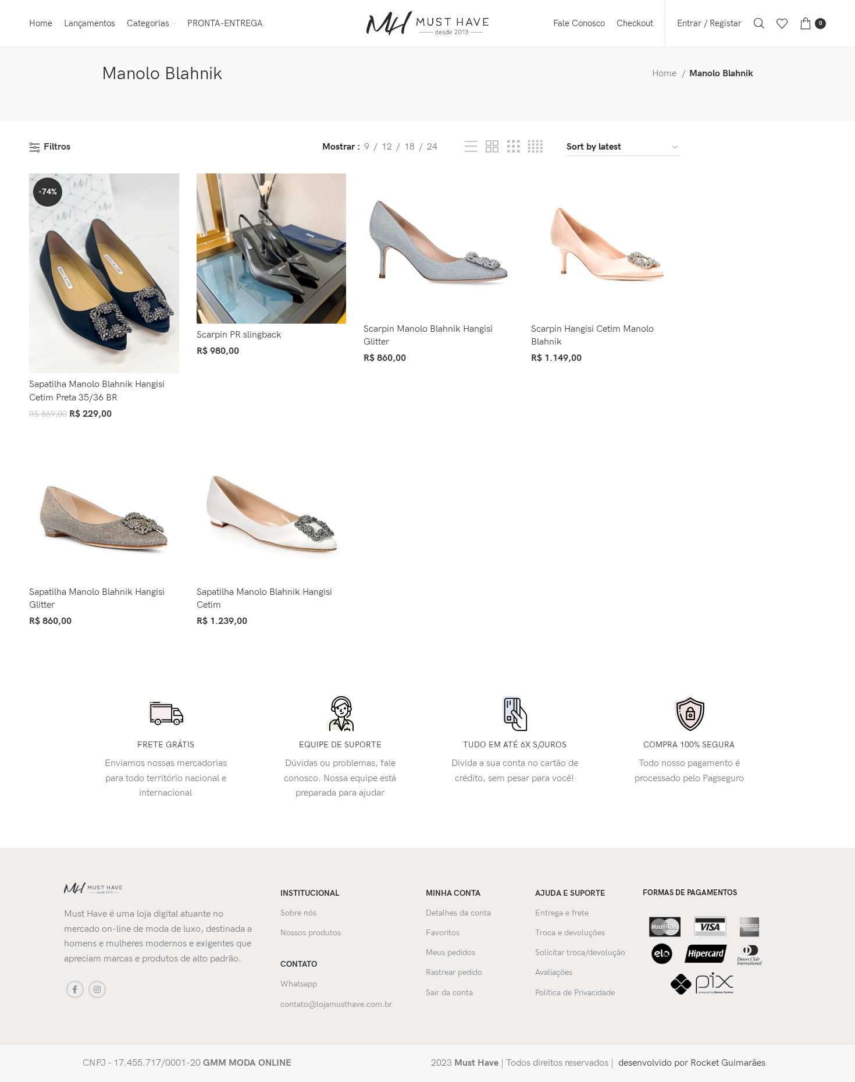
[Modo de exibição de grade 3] (513, 147)
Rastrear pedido (454, 972)
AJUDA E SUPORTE (570, 893)
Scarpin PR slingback (239, 334)
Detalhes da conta (458, 913)
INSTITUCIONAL (309, 893)
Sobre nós (298, 913)
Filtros (57, 147)
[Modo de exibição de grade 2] (492, 147)
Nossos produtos (310, 933)
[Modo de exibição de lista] (471, 147)
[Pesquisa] (759, 23)
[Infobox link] (242, 1063)
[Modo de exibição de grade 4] (535, 147)
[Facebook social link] (75, 989)
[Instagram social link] (97, 989)
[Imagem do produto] (104, 273)
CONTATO (298, 964)
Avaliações (553, 972)
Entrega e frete (562, 913)
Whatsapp (298, 984)
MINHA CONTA (453, 893)
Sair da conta (449, 993)
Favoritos (442, 933)
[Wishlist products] (782, 23)
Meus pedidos (450, 952)
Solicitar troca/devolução (580, 952)
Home (665, 73)
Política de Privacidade (575, 993)
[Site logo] (427, 23)
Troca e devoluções (570, 933)
